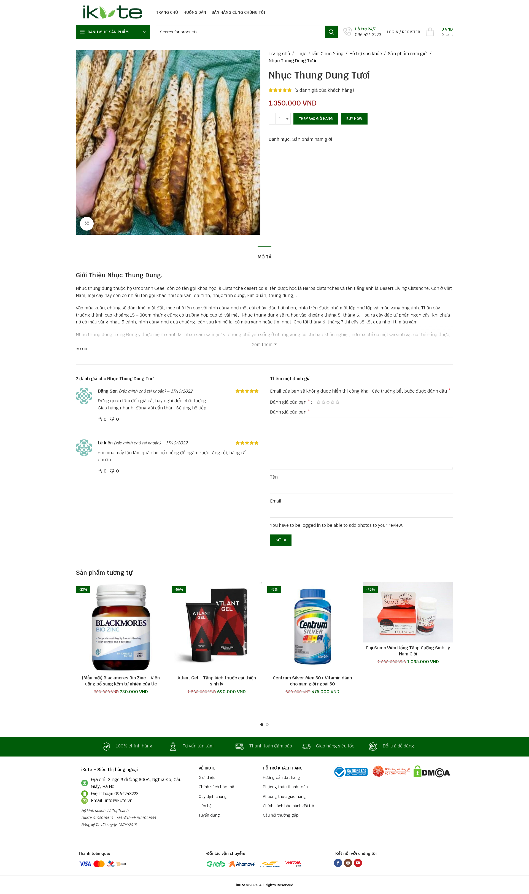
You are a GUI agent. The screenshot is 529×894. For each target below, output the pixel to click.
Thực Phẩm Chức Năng (320, 53)
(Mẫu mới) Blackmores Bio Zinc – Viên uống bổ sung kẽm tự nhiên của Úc (121, 681)
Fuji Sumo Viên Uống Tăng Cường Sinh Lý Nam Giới (408, 651)
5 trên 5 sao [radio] (337, 402)
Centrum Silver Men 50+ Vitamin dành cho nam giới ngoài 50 (312, 681)
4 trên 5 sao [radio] (332, 402)
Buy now (354, 118)
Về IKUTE (207, 768)
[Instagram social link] (348, 863)
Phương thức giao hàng (284, 796)
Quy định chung (213, 796)
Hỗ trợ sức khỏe (365, 53)
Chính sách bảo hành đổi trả (288, 805)
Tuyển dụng (209, 815)
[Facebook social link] (338, 863)
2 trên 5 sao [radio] (323, 402)
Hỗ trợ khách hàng (283, 768)
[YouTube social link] (358, 863)
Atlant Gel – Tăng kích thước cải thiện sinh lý (216, 681)
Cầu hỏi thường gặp (281, 815)
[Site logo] (111, 12)
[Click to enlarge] (87, 224)
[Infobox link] (362, 32)
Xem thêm (262, 344)
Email (275, 501)
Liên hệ (205, 805)
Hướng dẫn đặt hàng (281, 777)
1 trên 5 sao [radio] (318, 402)
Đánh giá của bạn (290, 402)
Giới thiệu (207, 777)
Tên (274, 477)
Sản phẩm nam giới (408, 53)
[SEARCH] (331, 32)
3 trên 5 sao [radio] (328, 402)
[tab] (264, 254)
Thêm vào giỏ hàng (316, 118)
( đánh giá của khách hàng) (324, 90)
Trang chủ (279, 53)
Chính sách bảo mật (217, 786)
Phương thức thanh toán (285, 786)
